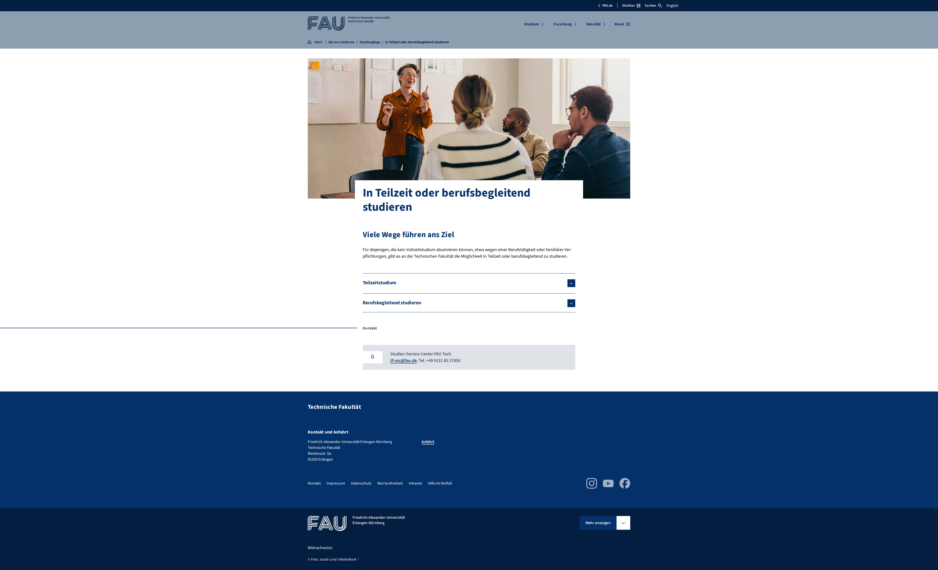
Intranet (415, 483)
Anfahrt (428, 441)
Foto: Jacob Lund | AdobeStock (333, 559)
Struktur (628, 5)
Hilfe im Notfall (440, 483)
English (673, 5)
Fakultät (593, 24)
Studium (531, 24)
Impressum (336, 483)
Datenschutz (361, 483)
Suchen (650, 5)
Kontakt (314, 483)
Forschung (563, 24)
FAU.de (607, 5)
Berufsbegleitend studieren (392, 302)
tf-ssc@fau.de (403, 361)
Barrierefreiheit (390, 483)
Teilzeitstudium (379, 282)
